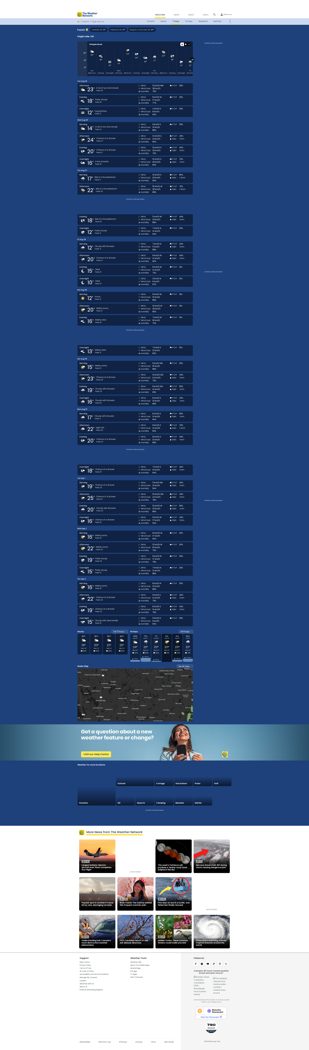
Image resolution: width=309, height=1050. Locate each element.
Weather (85, 21)
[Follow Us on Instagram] (202, 964)
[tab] (182, 44)
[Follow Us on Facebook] (196, 964)
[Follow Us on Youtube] (208, 964)
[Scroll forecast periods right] (192, 59)
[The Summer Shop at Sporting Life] (222, 796)
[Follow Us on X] (226, 964)
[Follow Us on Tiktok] (214, 964)
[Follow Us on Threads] (220, 964)
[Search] (214, 14)
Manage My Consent (88, 977)
